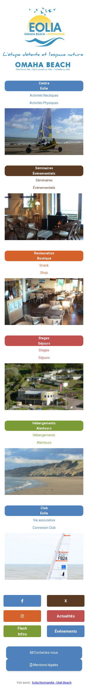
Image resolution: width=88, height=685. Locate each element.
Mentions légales (45, 665)
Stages (44, 350)
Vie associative (44, 520)
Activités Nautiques (44, 95)
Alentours (44, 442)
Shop (44, 272)
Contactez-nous (45, 652)
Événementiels (44, 188)
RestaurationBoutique (44, 255)
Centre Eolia (44, 85)
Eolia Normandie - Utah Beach (52, 682)
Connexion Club (44, 528)
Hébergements (44, 435)
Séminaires (44, 180)
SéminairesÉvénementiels (44, 170)
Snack (44, 265)
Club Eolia (44, 510)
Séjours (44, 358)
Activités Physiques (44, 103)
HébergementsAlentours (44, 425)
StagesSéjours (44, 340)
